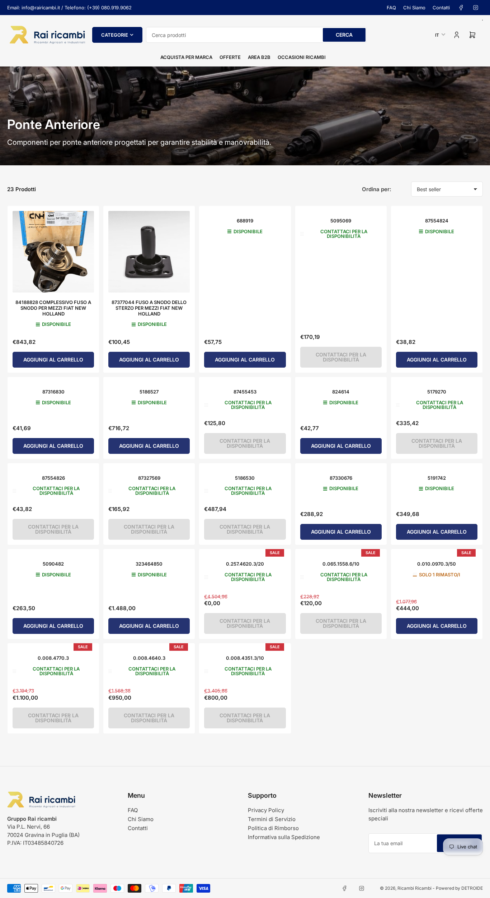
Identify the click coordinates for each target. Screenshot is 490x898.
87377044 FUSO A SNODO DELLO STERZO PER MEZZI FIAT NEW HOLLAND (149, 307)
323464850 (149, 564)
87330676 (341, 478)
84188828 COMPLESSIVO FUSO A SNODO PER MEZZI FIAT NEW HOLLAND (53, 307)
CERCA (344, 35)
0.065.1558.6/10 (340, 564)
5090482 (53, 564)
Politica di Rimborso (273, 828)
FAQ (391, 7)
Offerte (230, 57)
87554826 (53, 478)
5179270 (436, 392)
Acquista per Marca (186, 57)
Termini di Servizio (272, 819)
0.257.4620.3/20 (245, 564)
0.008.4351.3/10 (245, 658)
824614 (340, 392)
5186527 (149, 392)
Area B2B (259, 57)
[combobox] (256, 35)
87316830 (53, 392)
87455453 (245, 392)
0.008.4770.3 (53, 658)
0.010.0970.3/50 (436, 564)
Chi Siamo (414, 7)
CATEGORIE (114, 35)
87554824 (436, 221)
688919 (245, 221)
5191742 (437, 478)
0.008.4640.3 (149, 658)
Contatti (441, 7)
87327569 (149, 478)
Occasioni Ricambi (302, 57)
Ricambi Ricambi (414, 888)
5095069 (340, 221)
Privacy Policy (266, 810)
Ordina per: (376, 189)
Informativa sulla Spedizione (284, 837)
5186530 (245, 478)
